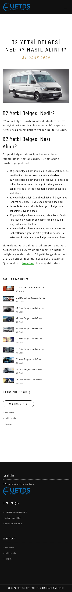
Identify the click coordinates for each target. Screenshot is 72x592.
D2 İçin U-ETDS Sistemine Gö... (30, 287)
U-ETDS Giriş (18, 403)
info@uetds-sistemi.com (22, 483)
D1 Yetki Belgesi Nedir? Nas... (30, 359)
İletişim (8, 423)
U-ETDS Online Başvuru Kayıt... (30, 297)
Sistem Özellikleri (13, 517)
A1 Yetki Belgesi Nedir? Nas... (30, 308)
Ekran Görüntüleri (13, 523)
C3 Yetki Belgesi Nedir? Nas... (30, 349)
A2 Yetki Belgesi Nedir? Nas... (30, 318)
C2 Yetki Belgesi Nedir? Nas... (30, 338)
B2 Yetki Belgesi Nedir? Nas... (30, 328)
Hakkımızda (10, 418)
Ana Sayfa (9, 412)
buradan (28, 263)
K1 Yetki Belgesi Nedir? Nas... (30, 369)
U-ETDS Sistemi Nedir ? (16, 512)
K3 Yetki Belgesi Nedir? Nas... (30, 379)
